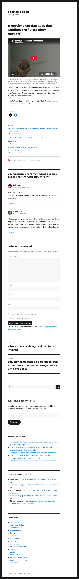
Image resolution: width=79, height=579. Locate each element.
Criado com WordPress (26, 573)
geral (12, 549)
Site (9, 304)
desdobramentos (16, 530)
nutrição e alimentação (18, 557)
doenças (13, 533)
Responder (12, 203)
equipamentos (15, 538)
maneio (13, 552)
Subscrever (14, 422)
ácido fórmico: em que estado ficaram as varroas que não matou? (34, 461)
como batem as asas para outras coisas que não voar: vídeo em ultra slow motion (32, 128)
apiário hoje (14, 522)
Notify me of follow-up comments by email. (23, 314)
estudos (13, 541)
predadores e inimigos (18, 560)
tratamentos (14, 563)
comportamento (35, 160)
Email (11, 295)
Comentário (13, 256)
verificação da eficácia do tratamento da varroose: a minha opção (28, 138)
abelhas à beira (18, 11)
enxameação (14, 536)
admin (13, 160)
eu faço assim (15, 544)
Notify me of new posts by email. (20, 318)
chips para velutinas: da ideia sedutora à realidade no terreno (33, 453)
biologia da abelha (17, 525)
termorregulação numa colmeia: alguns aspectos (23, 147)
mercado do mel (16, 555)
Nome (11, 285)
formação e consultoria (18, 547)
